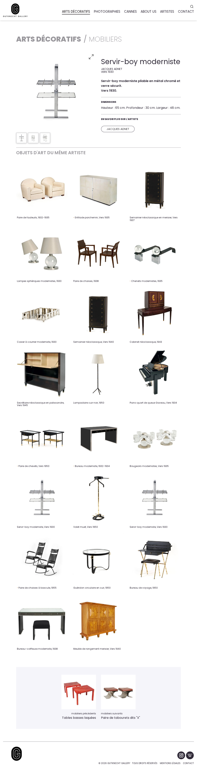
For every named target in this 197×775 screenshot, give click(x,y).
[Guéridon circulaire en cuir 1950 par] (98, 559)
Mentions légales (170, 763)
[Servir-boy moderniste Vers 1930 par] (42, 498)
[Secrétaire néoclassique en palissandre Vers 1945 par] (42, 373)
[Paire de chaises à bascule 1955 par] (42, 559)
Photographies (107, 11)
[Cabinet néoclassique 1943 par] (154, 312)
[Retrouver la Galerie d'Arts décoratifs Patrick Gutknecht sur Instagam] (181, 755)
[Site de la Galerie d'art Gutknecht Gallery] (15, 10)
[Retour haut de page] (16, 754)
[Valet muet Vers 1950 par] (98, 498)
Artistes (167, 11)
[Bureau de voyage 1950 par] (154, 559)
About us (148, 11)
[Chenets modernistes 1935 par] (154, 252)
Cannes (130, 11)
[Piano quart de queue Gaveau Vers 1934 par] (154, 373)
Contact (188, 763)
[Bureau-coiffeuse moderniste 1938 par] (42, 619)
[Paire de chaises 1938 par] (98, 252)
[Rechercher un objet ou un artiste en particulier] (192, 6)
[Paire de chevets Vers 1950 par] (42, 437)
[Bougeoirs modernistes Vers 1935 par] (154, 437)
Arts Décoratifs (76, 11)
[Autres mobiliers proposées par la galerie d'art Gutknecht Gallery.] (78, 692)
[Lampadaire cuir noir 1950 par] (98, 373)
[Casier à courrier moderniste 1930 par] (42, 312)
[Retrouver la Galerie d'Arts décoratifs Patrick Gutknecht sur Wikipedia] (190, 755)
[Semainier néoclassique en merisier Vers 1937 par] (154, 188)
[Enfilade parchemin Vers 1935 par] (98, 188)
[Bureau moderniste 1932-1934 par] (98, 437)
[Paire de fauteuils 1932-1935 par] (42, 188)
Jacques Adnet (118, 129)
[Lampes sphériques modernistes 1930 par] (42, 252)
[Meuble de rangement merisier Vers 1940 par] (98, 619)
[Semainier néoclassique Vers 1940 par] (98, 312)
